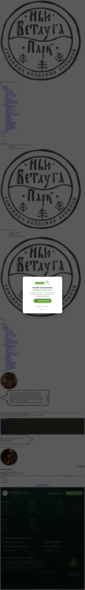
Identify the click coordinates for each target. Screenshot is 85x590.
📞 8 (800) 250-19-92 (42, 300)
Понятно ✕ (42, 309)
